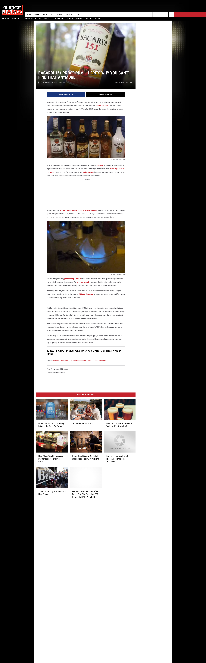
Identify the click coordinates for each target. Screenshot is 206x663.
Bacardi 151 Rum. (102, 106)
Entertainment (60, 372)
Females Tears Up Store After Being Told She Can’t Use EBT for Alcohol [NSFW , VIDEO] (85, 494)
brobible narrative (83, 282)
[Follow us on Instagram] (160, 14)
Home (29, 14)
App (52, 14)
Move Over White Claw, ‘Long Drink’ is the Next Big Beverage (51, 424)
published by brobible (72, 279)
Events (97, 19)
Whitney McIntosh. (86, 294)
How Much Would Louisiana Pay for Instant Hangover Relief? (50, 459)
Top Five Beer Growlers (82, 423)
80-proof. (99, 165)
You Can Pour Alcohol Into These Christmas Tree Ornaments (117, 459)
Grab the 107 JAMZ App (84, 19)
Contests (47, 19)
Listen (45, 14)
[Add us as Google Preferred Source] (149, 14)
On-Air (36, 14)
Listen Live (69, 19)
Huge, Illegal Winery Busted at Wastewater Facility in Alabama (85, 457)
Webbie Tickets (16, 19)
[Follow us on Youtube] (165, 14)
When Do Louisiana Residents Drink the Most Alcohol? (119, 424)
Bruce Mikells (46, 82)
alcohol (58, 369)
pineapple (64, 369)
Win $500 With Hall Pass (33, 19)
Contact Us (80, 14)
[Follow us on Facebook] (155, 14)
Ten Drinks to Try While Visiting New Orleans (52, 493)
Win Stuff (69, 14)
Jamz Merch (58, 19)
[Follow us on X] (171, 14)
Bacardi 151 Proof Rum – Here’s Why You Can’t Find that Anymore (79, 361)
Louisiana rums (88, 172)
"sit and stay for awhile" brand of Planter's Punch (78, 210)
